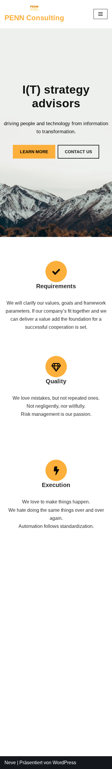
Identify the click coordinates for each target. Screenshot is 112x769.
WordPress (64, 762)
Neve (10, 762)
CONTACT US (78, 151)
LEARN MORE (34, 151)
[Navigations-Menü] (100, 14)
